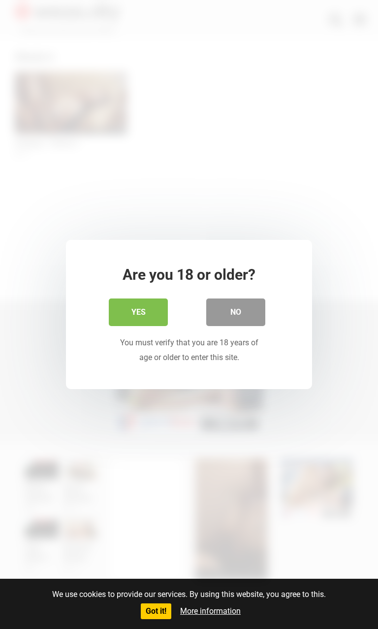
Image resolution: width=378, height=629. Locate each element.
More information (210, 611)
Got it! (156, 611)
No (235, 312)
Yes (138, 312)
